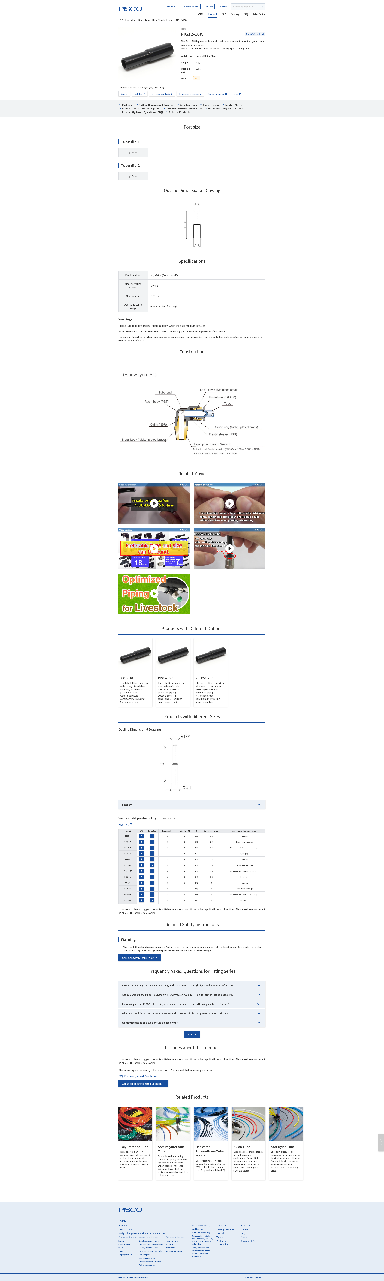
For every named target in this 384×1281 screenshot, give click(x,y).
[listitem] (125, 824)
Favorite (223, 6)
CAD (224, 14)
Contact (208, 6)
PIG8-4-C (127, 865)
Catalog (235, 14)
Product (212, 14)
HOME (199, 14)
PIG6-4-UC (128, 847)
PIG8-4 (127, 859)
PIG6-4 (127, 836)
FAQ (246, 14)
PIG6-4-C (127, 842)
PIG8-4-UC (128, 871)
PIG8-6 (127, 882)
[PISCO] (131, 8)
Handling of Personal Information (133, 1277)
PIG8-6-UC (128, 894)
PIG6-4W (127, 853)
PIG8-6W (127, 900)
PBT (197, 78)
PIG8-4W (127, 877)
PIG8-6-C (127, 888)
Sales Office (259, 14)
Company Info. (191, 6)
